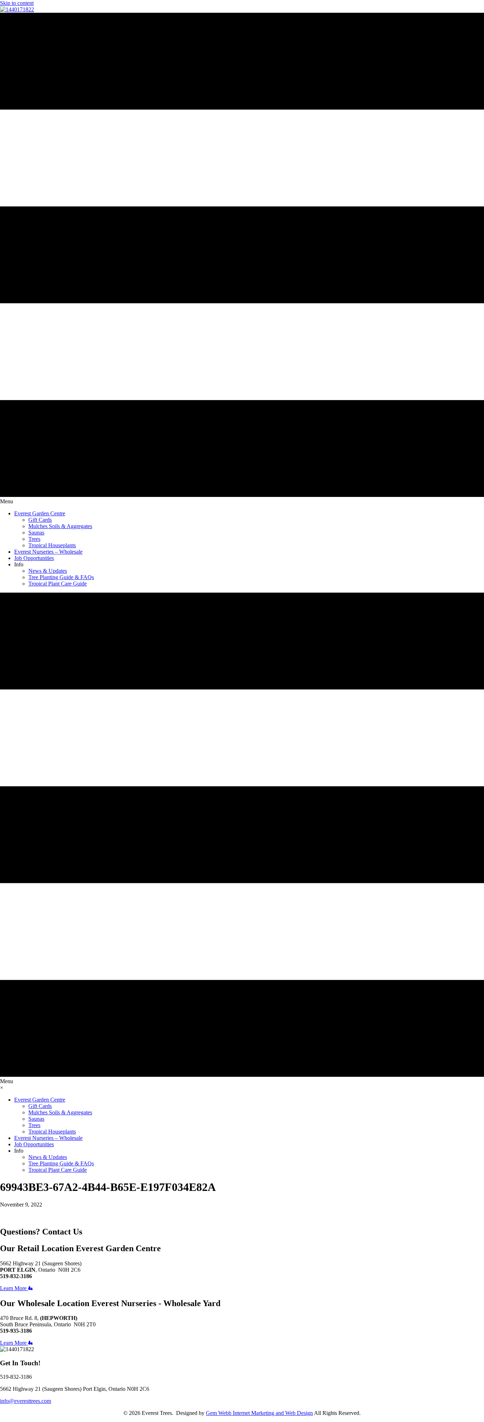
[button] (16, 1288)
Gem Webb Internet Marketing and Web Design (259, 1413)
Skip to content (17, 3)
